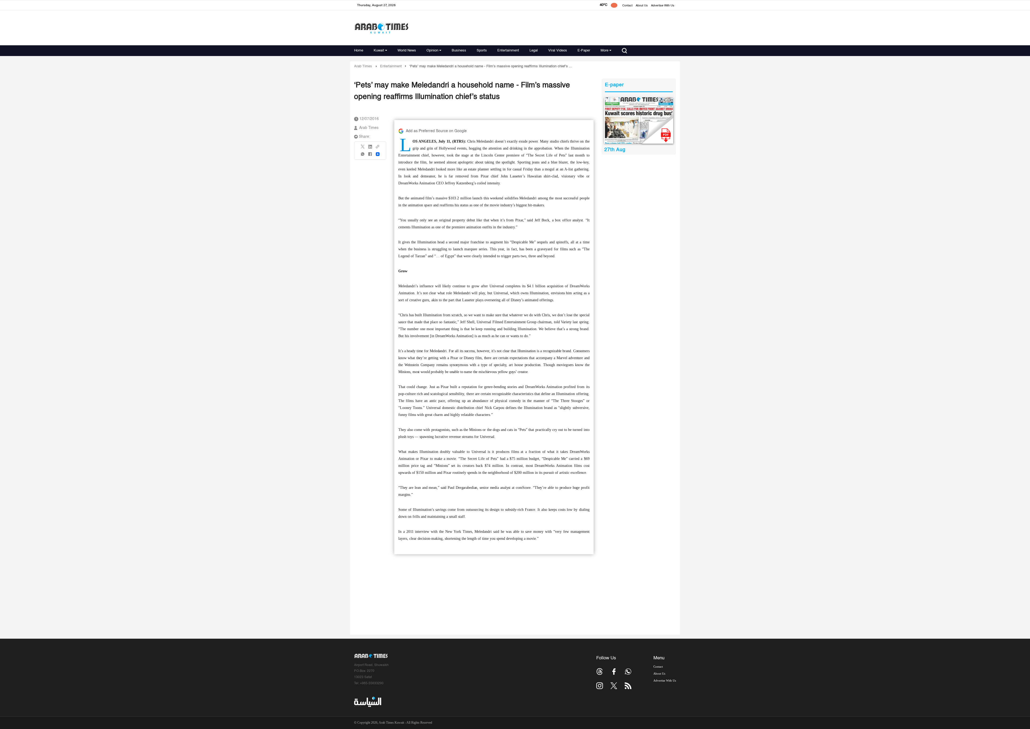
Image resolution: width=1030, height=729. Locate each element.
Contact (627, 5)
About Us (642, 5)
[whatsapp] (363, 155)
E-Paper (583, 50)
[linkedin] (370, 148)
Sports (482, 50)
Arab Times (363, 66)
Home (358, 50)
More (604, 50)
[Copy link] (377, 148)
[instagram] (599, 685)
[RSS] (628, 685)
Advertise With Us (662, 5)
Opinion (432, 50)
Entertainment (508, 50)
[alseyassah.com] (367, 702)
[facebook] (370, 155)
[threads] (599, 671)
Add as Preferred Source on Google (436, 131)
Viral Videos (557, 50)
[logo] (381, 28)
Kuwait (379, 50)
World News (407, 50)
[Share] (378, 154)
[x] (613, 685)
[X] (363, 148)
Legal (533, 50)
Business (459, 50)
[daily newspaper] (639, 120)
